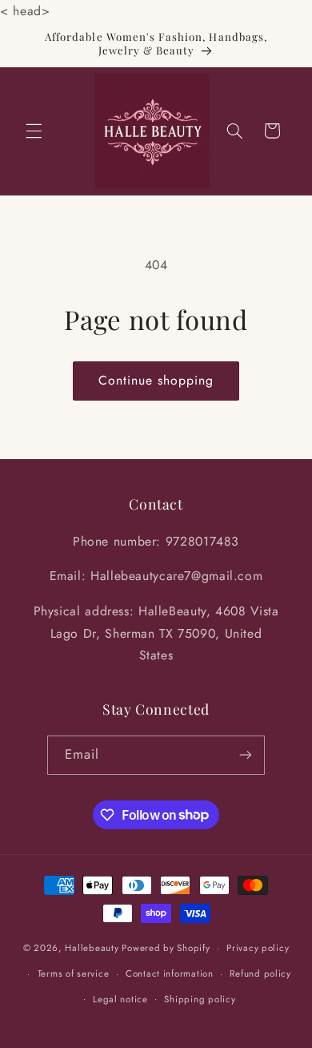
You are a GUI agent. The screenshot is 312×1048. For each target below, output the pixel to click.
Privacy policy (257, 947)
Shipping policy (199, 999)
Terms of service (74, 973)
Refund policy (260, 973)
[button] (33, 130)
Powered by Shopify (166, 947)
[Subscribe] (245, 755)
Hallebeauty (91, 947)
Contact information (170, 973)
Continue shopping (156, 380)
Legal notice (120, 999)
